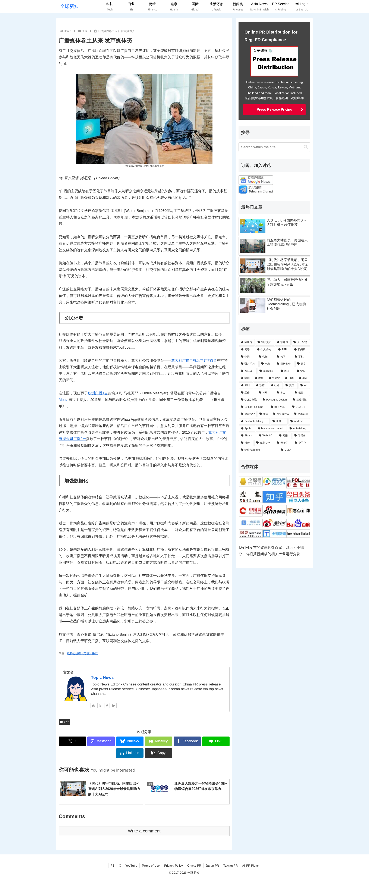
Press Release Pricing (274, 109)
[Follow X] (100, 705)
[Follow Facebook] (107, 705)
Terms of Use (151, 865)
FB (112, 865)
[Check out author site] (93, 705)
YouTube (131, 865)
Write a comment (144, 831)
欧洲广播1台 (98, 393)
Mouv (63, 400)
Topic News (102, 677)
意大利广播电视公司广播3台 (194, 360)
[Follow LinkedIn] (114, 705)
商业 (66, 721)
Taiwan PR (230, 865)
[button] (158, 753)
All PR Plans (250, 865)
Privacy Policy (173, 865)
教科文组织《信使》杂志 (82, 653)
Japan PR (212, 865)
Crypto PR (194, 865)
